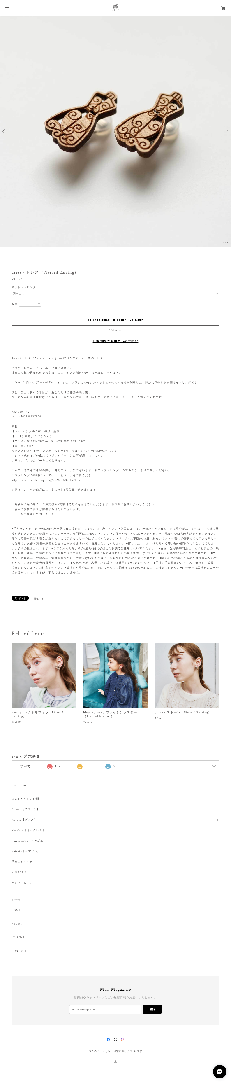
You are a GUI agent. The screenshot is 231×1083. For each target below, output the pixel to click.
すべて (25, 766)
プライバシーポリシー (101, 1051)
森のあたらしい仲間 (25, 799)
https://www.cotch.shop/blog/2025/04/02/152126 (46, 480)
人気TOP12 (19, 872)
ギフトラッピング (24, 287)
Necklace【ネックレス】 (28, 830)
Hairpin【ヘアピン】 (26, 851)
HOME (16, 910)
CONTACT (19, 951)
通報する (39, 598)
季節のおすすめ (22, 862)
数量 (15, 303)
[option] (115, 131)
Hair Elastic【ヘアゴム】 (29, 841)
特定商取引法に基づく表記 (128, 1051)
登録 (152, 1009)
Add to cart (115, 330)
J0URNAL (18, 937)
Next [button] (226, 131)
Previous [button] (4, 131)
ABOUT (17, 923)
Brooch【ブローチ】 (26, 809)
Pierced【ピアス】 (24, 820)
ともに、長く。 (22, 883)
